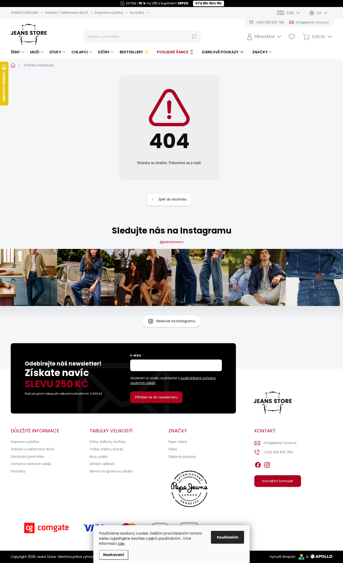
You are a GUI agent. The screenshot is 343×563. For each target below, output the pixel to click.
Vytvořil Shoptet (282, 556)
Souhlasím (227, 537)
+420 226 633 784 (278, 452)
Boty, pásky (99, 456)
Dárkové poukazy (182, 456)
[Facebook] (257, 464)
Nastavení (113, 554)
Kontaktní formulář (277, 481)
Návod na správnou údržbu (111, 471)
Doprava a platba (109, 12)
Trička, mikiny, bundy (106, 449)
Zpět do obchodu (172, 199)
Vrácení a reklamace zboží (32, 449)
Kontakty (137, 12)
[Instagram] (267, 464)
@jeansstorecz (172, 242)
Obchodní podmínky (27, 456)
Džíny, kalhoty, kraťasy (108, 441)
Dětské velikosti (102, 463)
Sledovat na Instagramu (175, 321)
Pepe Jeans (177, 441)
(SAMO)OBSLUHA (24, 12)
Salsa (172, 449)
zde (121, 543)
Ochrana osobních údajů (31, 463)
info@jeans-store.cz (280, 443)
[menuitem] (18, 52)
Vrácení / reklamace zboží (66, 12)
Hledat (194, 36)
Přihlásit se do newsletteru (156, 397)
